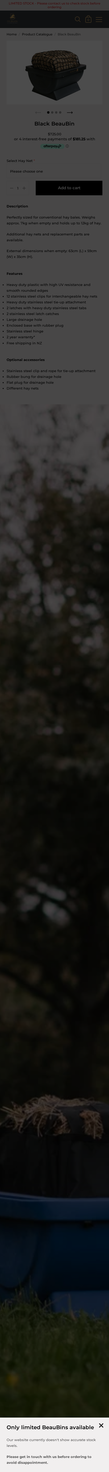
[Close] (101, 1426)
